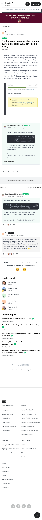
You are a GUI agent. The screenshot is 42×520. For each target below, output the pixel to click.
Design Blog (6, 483)
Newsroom (5, 471)
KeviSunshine (12, 288)
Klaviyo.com (6, 410)
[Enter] (3, 10)
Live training (6, 430)
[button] (2, 4)
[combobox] (21, 10)
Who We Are (6, 467)
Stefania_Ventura (13, 294)
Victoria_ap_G (12, 307)
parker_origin (12, 301)
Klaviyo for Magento (27, 426)
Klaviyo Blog (6, 418)
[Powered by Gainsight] (21, 365)
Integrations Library (8, 453)
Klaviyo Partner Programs (10, 445)
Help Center (6, 422)
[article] (21, 209)
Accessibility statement (28, 370)
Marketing (6, 26)
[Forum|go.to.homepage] (9, 4)
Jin (6, 32)
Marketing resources (9, 426)
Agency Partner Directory (10, 449)
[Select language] (27, 4)
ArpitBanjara (12, 282)
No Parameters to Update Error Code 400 (16, 319)
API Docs (24, 453)
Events (23, 445)
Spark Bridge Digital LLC (15, 125)
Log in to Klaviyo (7, 414)
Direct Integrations (27, 434)
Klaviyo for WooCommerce (30, 430)
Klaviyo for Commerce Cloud (30, 422)
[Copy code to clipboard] (33, 136)
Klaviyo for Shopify (27, 410)
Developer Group (7, 321)
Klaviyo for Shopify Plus (29, 414)
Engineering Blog (7, 479)
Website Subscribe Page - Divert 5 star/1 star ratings (21, 325)
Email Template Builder (28, 449)
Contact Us (5, 487)
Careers (4, 475)
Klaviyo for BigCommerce (29, 418)
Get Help (24, 457)
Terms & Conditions (12, 370)
